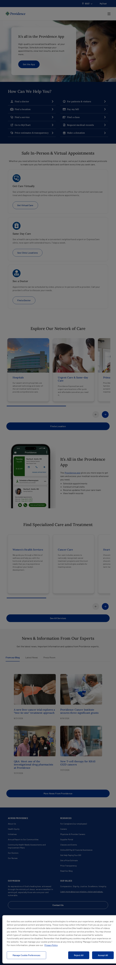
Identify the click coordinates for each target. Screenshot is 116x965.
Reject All (78, 955)
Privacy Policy (51, 945)
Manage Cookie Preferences (26, 955)
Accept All (103, 955)
